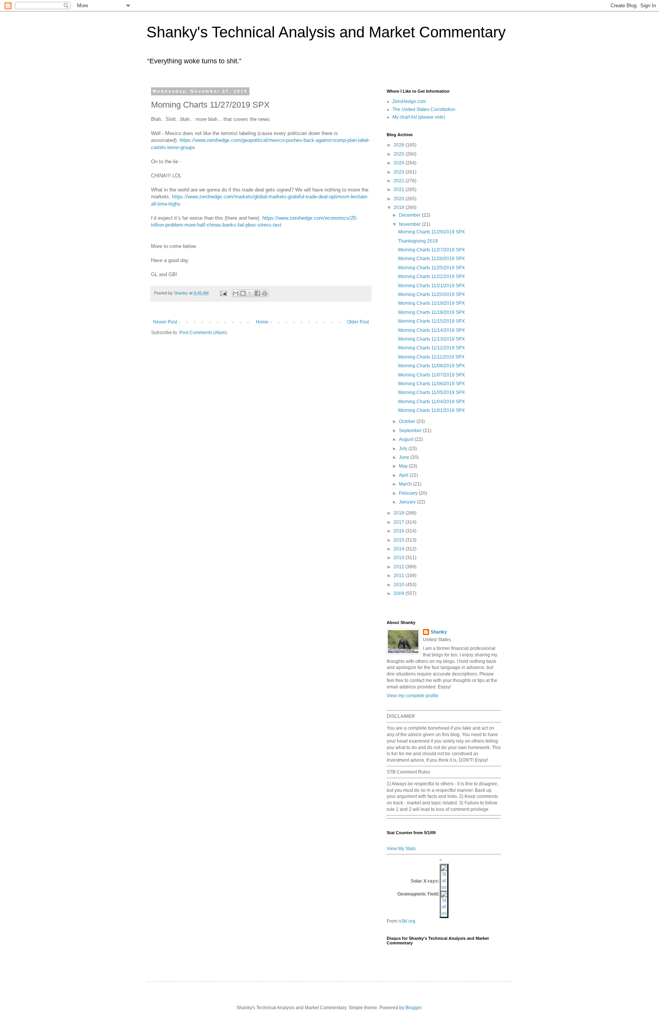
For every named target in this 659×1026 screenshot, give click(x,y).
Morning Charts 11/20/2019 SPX (431, 294)
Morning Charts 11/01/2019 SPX (431, 410)
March (406, 484)
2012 (399, 566)
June (404, 457)
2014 (399, 549)
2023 (399, 172)
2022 (399, 180)
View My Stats (401, 848)
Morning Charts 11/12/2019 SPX (431, 348)
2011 (399, 575)
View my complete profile (413, 695)
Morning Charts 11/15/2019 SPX (431, 321)
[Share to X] (250, 293)
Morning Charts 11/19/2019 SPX (431, 303)
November (410, 224)
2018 (399, 513)
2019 (399, 207)
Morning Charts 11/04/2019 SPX (431, 401)
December (410, 215)
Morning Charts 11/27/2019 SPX (431, 249)
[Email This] (235, 293)
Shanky (439, 632)
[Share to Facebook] (257, 293)
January (408, 502)
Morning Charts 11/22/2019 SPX (431, 276)
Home (262, 322)
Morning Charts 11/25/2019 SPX (431, 267)
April (404, 475)
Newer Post (165, 322)
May (404, 466)
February (409, 493)
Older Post (358, 322)
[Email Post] (223, 293)
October (407, 421)
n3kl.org (407, 921)
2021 (399, 189)
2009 (399, 593)
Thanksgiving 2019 (418, 241)
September (411, 430)
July (403, 448)
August (407, 439)
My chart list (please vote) (418, 117)
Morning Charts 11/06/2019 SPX (431, 383)
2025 (399, 154)
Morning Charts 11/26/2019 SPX (431, 258)
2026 (399, 145)
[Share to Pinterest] (264, 293)
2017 (399, 522)
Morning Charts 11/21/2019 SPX (431, 285)
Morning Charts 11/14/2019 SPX (431, 330)
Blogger (413, 1007)
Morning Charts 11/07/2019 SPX (431, 375)
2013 (399, 557)
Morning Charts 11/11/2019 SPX (431, 357)
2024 (399, 163)
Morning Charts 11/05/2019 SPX (431, 392)
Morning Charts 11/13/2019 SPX (431, 339)
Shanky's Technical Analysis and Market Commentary (326, 32)
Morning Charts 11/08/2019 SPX (431, 365)
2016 (399, 531)
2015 (399, 540)
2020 (399, 198)
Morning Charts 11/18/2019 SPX (431, 312)
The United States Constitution (423, 109)
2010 (399, 584)
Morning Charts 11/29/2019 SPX (431, 232)
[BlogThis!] (243, 293)
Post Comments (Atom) (203, 332)
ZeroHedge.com (409, 101)
